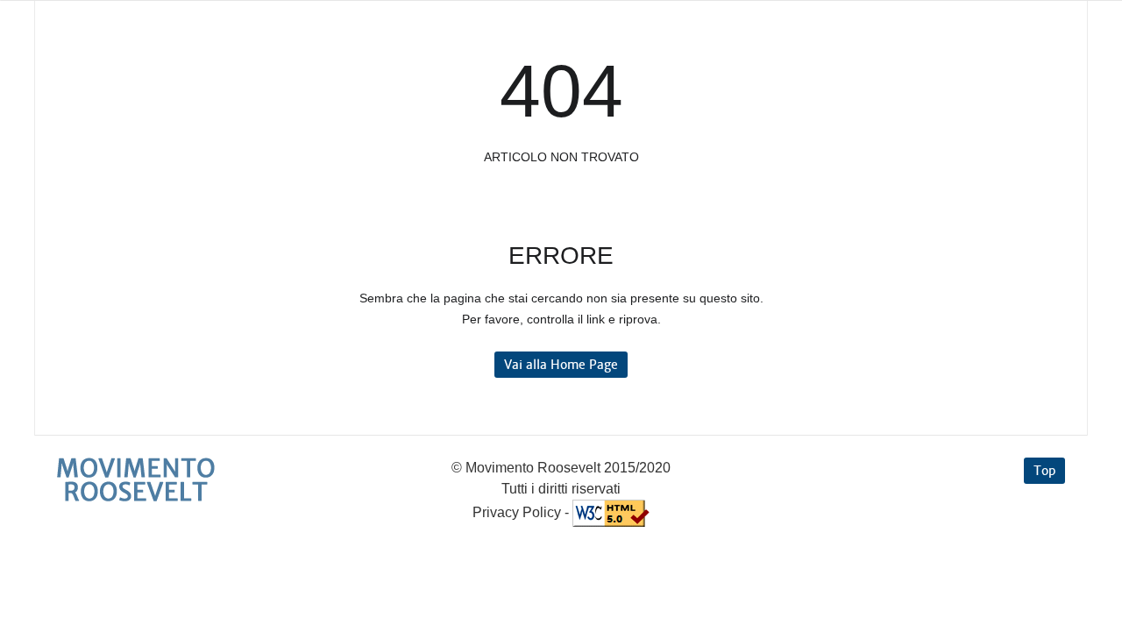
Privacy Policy (516, 512)
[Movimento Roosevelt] (136, 479)
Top (1044, 471)
